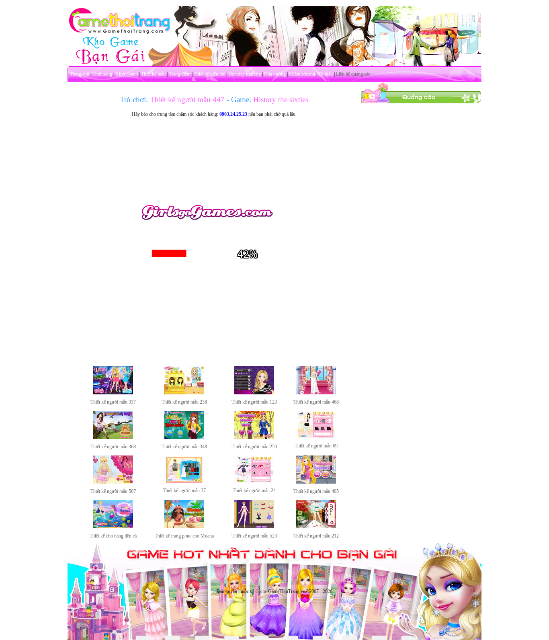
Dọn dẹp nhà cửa (244, 74)
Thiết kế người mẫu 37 (184, 490)
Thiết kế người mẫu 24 (254, 490)
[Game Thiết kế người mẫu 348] (184, 437)
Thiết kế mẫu (153, 74)
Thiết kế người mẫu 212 (316, 536)
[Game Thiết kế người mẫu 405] (316, 482)
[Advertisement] (421, 224)
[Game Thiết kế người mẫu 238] (184, 393)
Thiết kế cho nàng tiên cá (113, 536)
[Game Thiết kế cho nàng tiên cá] (113, 526)
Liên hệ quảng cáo (353, 74)
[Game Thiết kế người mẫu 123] (254, 393)
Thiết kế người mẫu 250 (254, 446)
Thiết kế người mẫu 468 (316, 402)
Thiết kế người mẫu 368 (113, 446)
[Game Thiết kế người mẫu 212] (316, 526)
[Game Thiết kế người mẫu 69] (316, 436)
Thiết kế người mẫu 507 (113, 491)
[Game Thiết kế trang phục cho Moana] (184, 526)
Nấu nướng (275, 74)
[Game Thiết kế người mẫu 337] (113, 393)
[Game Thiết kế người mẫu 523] (254, 526)
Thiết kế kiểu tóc (209, 74)
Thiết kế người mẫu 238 (184, 402)
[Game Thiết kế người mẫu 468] (316, 393)
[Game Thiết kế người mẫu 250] (254, 437)
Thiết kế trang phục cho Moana (184, 536)
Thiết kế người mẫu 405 (316, 491)
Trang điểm (180, 74)
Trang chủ (79, 74)
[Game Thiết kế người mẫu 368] (113, 437)
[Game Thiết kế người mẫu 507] (113, 482)
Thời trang (102, 74)
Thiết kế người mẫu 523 (254, 536)
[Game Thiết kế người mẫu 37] (184, 481)
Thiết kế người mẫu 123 (254, 402)
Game (261, 591)
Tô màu (325, 74)
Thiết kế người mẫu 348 (184, 446)
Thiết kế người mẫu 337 (113, 402)
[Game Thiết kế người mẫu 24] (254, 481)
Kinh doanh (126, 74)
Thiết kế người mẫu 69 (316, 446)
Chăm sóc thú (302, 74)
